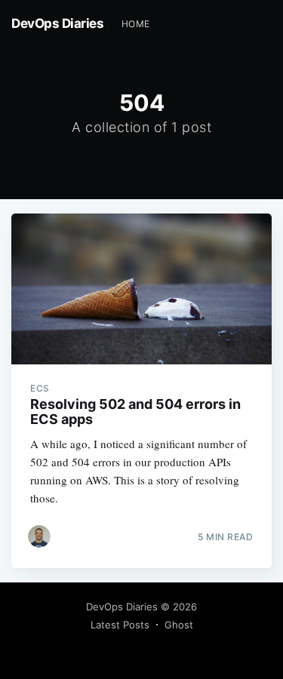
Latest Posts (120, 625)
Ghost (179, 625)
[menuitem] (135, 23)
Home (136, 23)
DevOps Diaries (57, 23)
